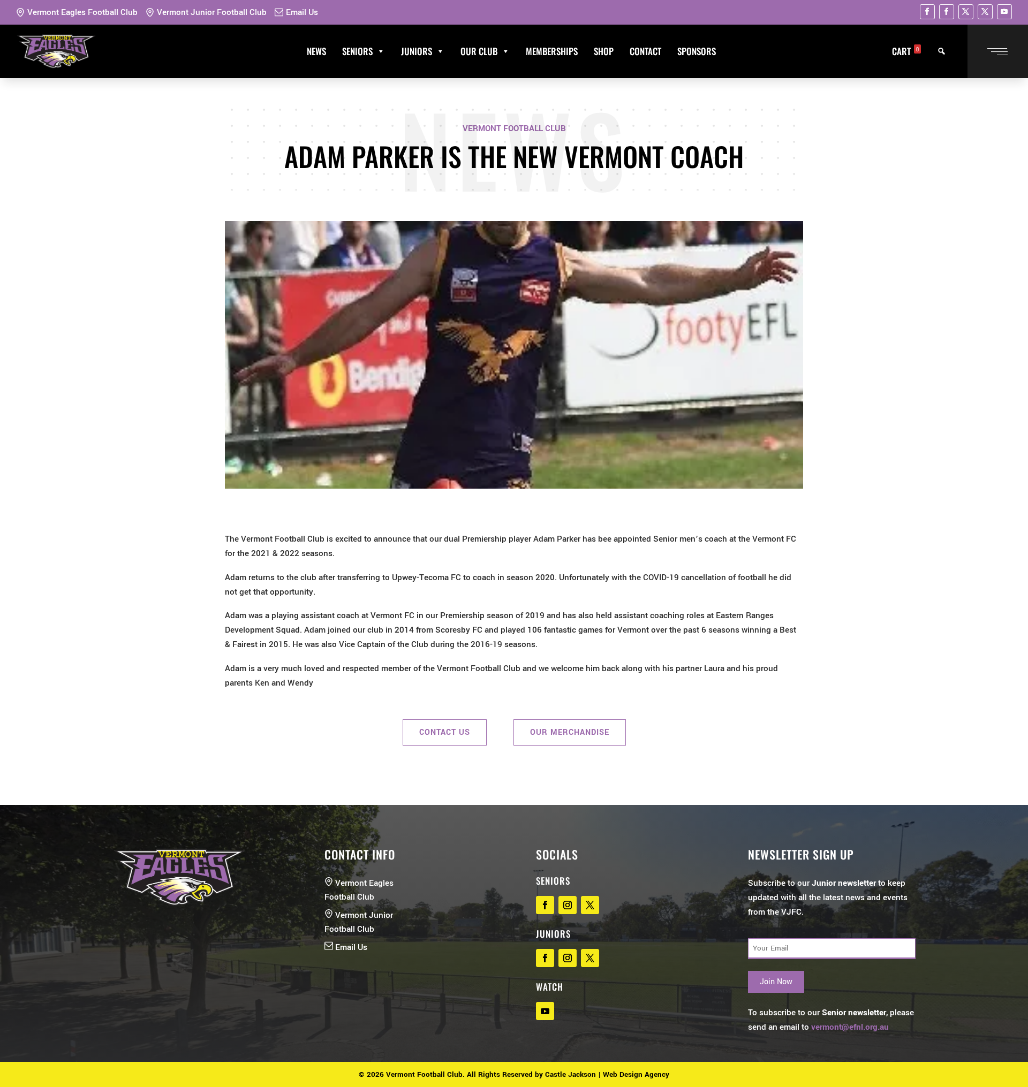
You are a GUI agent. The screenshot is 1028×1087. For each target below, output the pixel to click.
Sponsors (696, 51)
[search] (941, 51)
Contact (645, 51)
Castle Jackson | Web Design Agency (607, 1074)
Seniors (357, 51)
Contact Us (444, 732)
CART (905, 51)
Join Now (776, 981)
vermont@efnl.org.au (850, 1027)
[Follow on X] (965, 11)
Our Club (478, 51)
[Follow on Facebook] (927, 11)
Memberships (552, 51)
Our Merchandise (569, 732)
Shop (604, 51)
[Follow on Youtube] (1004, 11)
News (316, 51)
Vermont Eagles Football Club (82, 12)
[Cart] (732, 51)
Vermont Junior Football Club (212, 12)
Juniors (416, 51)
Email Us (302, 12)
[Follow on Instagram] (567, 905)
